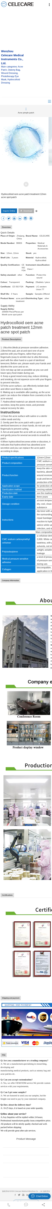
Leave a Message (26, 1182)
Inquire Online (9, 211)
